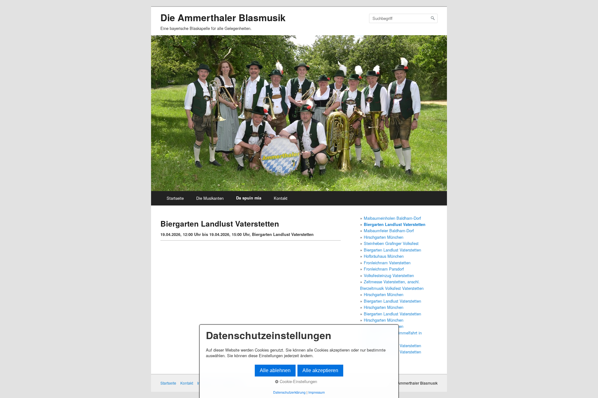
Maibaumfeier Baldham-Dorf (389, 230)
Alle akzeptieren (320, 370)
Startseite (175, 198)
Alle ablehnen (275, 370)
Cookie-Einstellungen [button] (297, 381)
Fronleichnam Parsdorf (384, 269)
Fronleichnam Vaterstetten (387, 263)
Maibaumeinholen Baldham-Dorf (392, 218)
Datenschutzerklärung (289, 392)
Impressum (316, 392)
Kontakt (280, 198)
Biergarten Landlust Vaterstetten (394, 224)
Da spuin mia (248, 198)
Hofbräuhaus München (384, 256)
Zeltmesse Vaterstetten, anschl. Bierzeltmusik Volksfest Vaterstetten (392, 285)
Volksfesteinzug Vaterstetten (389, 275)
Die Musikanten (210, 198)
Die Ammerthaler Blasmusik (223, 17)
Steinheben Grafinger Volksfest (391, 243)
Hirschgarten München (383, 237)
